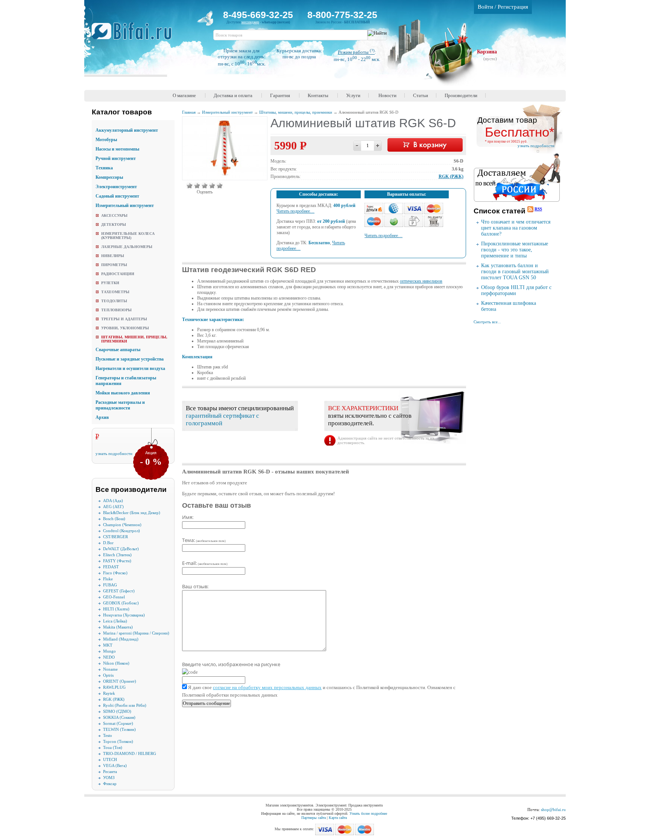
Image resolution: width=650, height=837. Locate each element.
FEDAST (111, 567)
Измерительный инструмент (125, 205)
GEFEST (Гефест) (119, 591)
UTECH (110, 759)
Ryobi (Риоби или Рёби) (124, 705)
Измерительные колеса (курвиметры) (128, 235)
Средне (204, 185)
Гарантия (280, 95)
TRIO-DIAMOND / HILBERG (129, 753)
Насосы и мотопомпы (117, 149)
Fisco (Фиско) (115, 573)
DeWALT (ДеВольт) (121, 548)
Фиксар (110, 783)
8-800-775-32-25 (342, 14)
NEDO (109, 657)
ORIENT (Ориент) (119, 681)
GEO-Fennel (114, 597)
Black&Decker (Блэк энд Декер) (131, 512)
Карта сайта (338, 818)
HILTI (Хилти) (116, 609)
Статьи (420, 95)
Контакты (318, 95)
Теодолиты (114, 301)
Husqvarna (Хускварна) (124, 615)
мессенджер (250, 22)
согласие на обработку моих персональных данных (267, 687)
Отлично (219, 185)
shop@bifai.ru (553, 809)
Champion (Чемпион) (122, 524)
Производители (461, 95)
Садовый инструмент (117, 196)
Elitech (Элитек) (117, 554)
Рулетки (110, 283)
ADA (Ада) (113, 500)
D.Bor (108, 542)
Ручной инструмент (116, 158)
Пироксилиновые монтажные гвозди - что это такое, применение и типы (514, 250)
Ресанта (110, 771)
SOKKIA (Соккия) (119, 717)
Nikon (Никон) (116, 663)
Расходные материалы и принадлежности (120, 405)
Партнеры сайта (313, 818)
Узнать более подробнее (368, 813)
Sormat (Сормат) (118, 723)
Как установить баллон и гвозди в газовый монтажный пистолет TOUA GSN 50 (515, 271)
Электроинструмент (116, 186)
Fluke (108, 579)
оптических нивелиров (421, 281)
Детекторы (113, 224)
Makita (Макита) (118, 627)
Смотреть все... (487, 322)
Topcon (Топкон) (118, 741)
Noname (110, 669)
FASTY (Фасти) (117, 561)
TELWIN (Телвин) (119, 729)
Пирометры (114, 265)
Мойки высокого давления (123, 393)
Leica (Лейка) (115, 621)
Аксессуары (114, 215)
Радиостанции (117, 274)
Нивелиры (112, 256)
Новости (387, 95)
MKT (107, 645)
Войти (485, 7)
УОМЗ (109, 777)
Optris (108, 675)
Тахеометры (115, 292)
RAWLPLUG (114, 687)
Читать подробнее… (295, 211)
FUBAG (110, 585)
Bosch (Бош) (114, 518)
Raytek (109, 693)
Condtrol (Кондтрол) (121, 530)
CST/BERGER (115, 536)
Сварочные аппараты (118, 349)
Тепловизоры (116, 310)
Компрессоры (109, 177)
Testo (107, 735)
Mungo (109, 651)
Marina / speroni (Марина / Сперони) (136, 633)
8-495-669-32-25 (258, 14)
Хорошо (212, 185)
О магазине (184, 95)
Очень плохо (189, 185)
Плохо (197, 185)
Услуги (353, 95)
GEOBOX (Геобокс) (121, 603)
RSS (538, 209)
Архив (102, 417)
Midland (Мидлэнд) (120, 639)
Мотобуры (106, 139)
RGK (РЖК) (114, 699)
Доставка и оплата (233, 95)
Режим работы (356, 52)
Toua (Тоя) (112, 747)
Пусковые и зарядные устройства (130, 359)
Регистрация (513, 7)
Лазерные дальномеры (126, 247)
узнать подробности (114, 453)
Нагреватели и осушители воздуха (130, 368)
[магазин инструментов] (134, 35)
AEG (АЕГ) (113, 506)
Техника (104, 167)
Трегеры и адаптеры (124, 319)
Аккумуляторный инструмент (127, 130)
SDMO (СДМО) (117, 711)
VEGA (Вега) (115, 765)
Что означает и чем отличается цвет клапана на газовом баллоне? (515, 228)
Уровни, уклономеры (125, 328)
